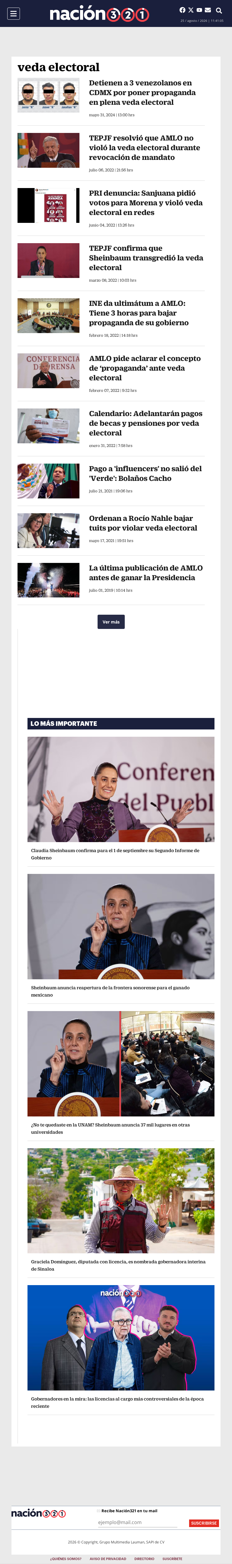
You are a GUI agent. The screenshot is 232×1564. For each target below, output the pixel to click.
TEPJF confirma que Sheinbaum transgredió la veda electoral (146, 258)
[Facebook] (183, 10)
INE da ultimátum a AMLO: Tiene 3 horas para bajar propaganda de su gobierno (139, 313)
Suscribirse (204, 1523)
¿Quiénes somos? (66, 1559)
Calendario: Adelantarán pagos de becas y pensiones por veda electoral (145, 423)
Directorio (144, 1559)
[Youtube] (200, 10)
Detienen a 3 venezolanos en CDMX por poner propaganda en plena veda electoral (142, 92)
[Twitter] (192, 10)
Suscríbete (172, 1559)
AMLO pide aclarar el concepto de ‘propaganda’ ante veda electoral (145, 368)
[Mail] (208, 10)
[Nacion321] (99, 13)
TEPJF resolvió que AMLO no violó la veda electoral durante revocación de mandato (144, 147)
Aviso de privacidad (108, 1559)
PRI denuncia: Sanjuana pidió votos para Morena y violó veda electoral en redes (146, 203)
